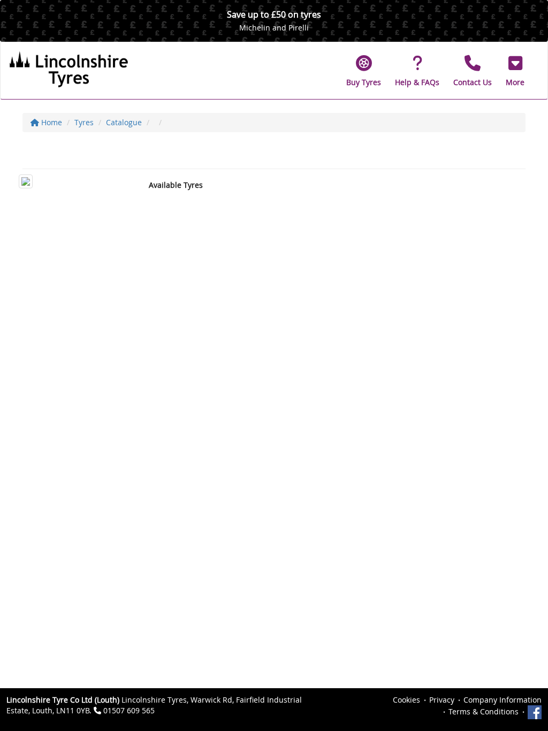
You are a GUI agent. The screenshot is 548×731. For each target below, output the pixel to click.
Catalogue (124, 122)
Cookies (406, 700)
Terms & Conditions (483, 711)
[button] (515, 70)
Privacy (441, 700)
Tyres (84, 122)
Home (50, 122)
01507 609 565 (129, 710)
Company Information (502, 700)
